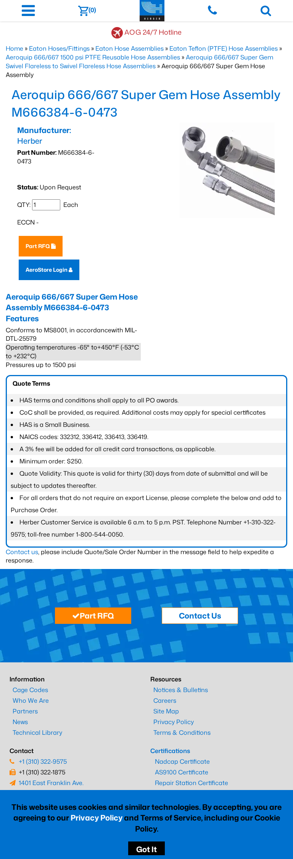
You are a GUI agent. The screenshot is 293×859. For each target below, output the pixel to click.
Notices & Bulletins (180, 690)
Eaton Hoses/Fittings (59, 48)
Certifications (170, 751)
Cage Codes (30, 690)
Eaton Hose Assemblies (129, 48)
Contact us (22, 552)
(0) (92, 10)
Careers (164, 700)
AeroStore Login (47, 269)
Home (14, 48)
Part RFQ (38, 246)
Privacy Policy (96, 817)
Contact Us (200, 615)
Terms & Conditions (182, 732)
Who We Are (31, 700)
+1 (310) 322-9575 (43, 761)
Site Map (166, 711)
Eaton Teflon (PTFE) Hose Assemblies (223, 48)
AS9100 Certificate (181, 772)
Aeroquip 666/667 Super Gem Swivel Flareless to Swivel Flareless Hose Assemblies (139, 61)
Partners (25, 711)
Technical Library (37, 732)
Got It (146, 849)
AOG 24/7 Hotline (153, 32)
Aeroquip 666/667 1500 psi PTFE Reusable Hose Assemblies (93, 57)
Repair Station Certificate (191, 783)
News (20, 722)
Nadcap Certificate (182, 761)
